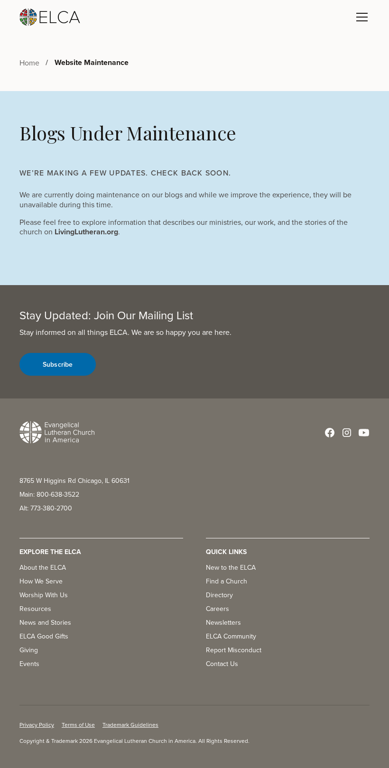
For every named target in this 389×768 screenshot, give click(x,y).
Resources (35, 608)
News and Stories (45, 622)
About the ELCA (42, 567)
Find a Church (226, 581)
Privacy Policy (36, 725)
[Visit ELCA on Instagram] (346, 432)
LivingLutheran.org (86, 231)
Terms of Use (78, 725)
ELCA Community (231, 636)
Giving (28, 650)
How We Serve (41, 581)
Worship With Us (43, 595)
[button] (360, 17)
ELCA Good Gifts (43, 636)
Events (29, 663)
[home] (49, 17)
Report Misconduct (233, 650)
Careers (217, 608)
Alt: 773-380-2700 (45, 508)
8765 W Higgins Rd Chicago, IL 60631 (74, 480)
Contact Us (222, 663)
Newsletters (223, 622)
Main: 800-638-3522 (49, 494)
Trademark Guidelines (130, 725)
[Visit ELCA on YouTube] (364, 432)
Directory (219, 595)
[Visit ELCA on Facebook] (329, 432)
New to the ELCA (231, 567)
